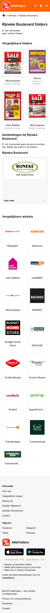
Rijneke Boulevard (29, 15)
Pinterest (30, 532)
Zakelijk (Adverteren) (12, 510)
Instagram (31, 528)
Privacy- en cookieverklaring (16, 598)
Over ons (6, 491)
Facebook (7, 528)
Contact (6, 515)
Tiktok (5, 532)
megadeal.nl (8, 577)
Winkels (12, 15)
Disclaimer (7, 603)
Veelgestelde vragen (12, 496)
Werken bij (7, 501)
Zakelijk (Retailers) (11, 505)
